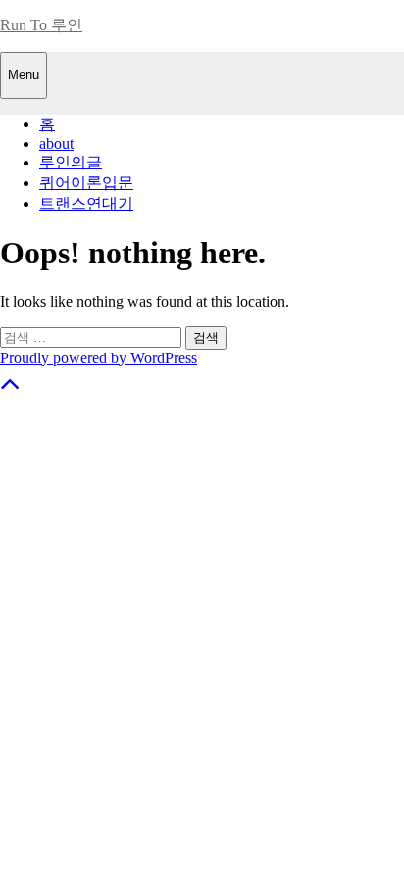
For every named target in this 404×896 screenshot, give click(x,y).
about (56, 143)
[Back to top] (10, 388)
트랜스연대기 (86, 203)
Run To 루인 (41, 25)
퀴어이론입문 (86, 182)
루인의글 (70, 162)
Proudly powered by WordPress (98, 358)
